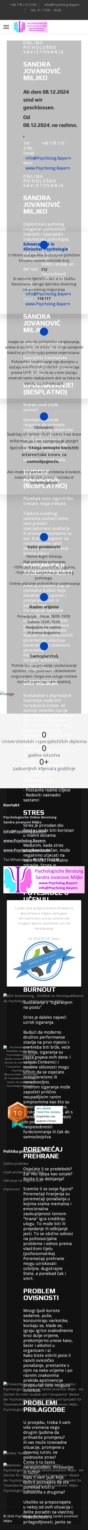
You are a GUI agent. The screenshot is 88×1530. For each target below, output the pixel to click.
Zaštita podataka (15, 1163)
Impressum (11, 1189)
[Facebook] (40, 15)
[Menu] (6, 27)
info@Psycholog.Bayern (61, 4)
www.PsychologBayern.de (26, 850)
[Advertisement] (44, 1242)
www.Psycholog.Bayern (47, 168)
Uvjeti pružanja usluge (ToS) (23, 1172)
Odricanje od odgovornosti (23, 1180)
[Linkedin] (47, 15)
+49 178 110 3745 (23, 4)
